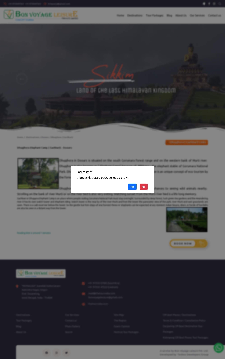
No (143, 186)
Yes (132, 186)
